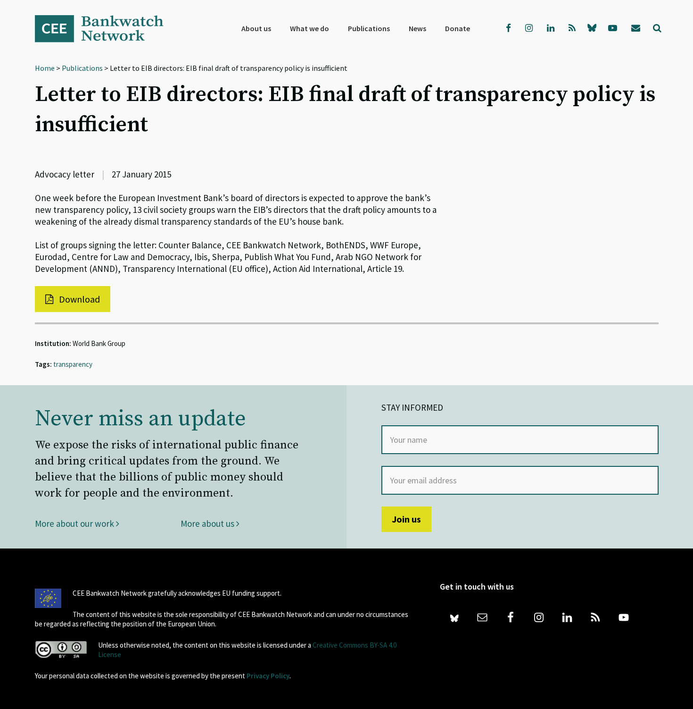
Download (78, 299)
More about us (208, 523)
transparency (72, 364)
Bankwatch (105, 28)
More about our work (75, 523)
